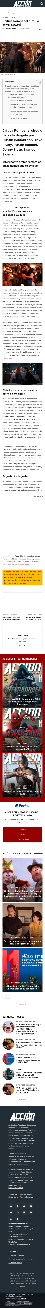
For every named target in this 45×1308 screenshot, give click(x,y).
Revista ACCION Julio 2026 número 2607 (22, 792)
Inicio (4, 13)
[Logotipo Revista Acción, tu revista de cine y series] (22, 3)
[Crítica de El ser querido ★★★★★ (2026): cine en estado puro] (8, 1089)
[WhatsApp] (10, 1205)
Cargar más (22, 1099)
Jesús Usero (11, 29)
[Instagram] (20, 645)
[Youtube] (17, 1212)
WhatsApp (37, 571)
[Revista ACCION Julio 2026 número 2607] (22, 775)
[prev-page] (4, 997)
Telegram (10, 574)
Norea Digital (13, 1197)
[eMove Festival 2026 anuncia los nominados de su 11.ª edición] (22, 970)
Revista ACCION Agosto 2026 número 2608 (22, 747)
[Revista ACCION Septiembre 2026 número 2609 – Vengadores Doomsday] (22, 685)
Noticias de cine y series (22, 888)
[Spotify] (17, 1219)
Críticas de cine (22, 13)
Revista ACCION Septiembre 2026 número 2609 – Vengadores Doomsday (22, 701)
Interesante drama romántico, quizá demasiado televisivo (22, 95)
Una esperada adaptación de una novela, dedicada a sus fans (23, 105)
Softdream (22, 1299)
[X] (25, 645)
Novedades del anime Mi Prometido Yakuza (11, 618)
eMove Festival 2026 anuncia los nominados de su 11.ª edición (22, 987)
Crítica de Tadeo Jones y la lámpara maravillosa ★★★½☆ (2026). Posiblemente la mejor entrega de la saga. (22, 895)
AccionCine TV (14, 1194)
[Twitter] (24, 1205)
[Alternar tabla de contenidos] (37, 82)
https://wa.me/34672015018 (19, 1245)
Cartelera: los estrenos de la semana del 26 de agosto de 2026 (22, 942)
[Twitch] (10, 1219)
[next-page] (8, 997)
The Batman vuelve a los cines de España (33, 618)
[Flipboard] (24, 1212)
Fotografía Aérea (26, 1197)
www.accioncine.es (25, 565)
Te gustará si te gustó (18, 118)
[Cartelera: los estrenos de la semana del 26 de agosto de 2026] (22, 925)
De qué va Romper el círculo (21, 100)
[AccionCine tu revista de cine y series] (22, 1116)
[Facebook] (17, 1205)
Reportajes (11, 13)
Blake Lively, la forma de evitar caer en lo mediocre (24, 112)
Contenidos (22, 695)
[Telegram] (30, 1212)
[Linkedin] (10, 1212)
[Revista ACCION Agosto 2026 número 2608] (22, 730)
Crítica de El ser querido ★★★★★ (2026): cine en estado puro (27, 1090)
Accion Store (26, 1194)
